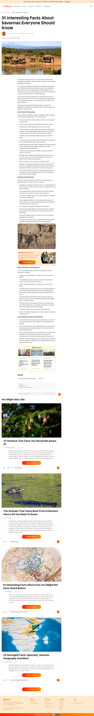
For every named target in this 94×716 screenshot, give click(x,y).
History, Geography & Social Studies (24, 358)
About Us (47, 701)
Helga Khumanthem (10, 447)
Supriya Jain (8, 517)
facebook (61, 701)
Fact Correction (51, 393)
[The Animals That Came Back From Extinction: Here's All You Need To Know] (31, 490)
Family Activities (16, 6)
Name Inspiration (47, 6)
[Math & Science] (4, 468)
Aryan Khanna (8, 591)
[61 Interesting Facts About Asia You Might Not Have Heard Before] (31, 564)
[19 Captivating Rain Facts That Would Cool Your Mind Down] (36, 352)
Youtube (61, 709)
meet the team (48, 703)
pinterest (61, 703)
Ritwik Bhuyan (8, 661)
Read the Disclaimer (25, 393)
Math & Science (35, 357)
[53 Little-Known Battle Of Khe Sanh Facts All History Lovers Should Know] (49, 352)
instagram (61, 705)
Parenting (31, 6)
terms (75, 701)
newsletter (47, 705)
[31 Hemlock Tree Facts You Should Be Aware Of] (31, 420)
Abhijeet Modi (16, 33)
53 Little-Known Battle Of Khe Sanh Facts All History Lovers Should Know (48, 364)
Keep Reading (32, 463)
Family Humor (38, 6)
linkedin (61, 707)
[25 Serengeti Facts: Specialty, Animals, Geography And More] (31, 634)
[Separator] (59, 394)
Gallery (6, 73)
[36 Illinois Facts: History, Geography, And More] (24, 352)
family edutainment (49, 707)
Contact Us (33, 701)
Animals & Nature (14, 541)
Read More (67, 1)
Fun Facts (24, 6)
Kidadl (2, 12)
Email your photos (27, 262)
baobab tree (28, 157)
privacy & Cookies (78, 703)
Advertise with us (34, 703)
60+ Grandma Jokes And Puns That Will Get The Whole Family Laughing (43, 1)
